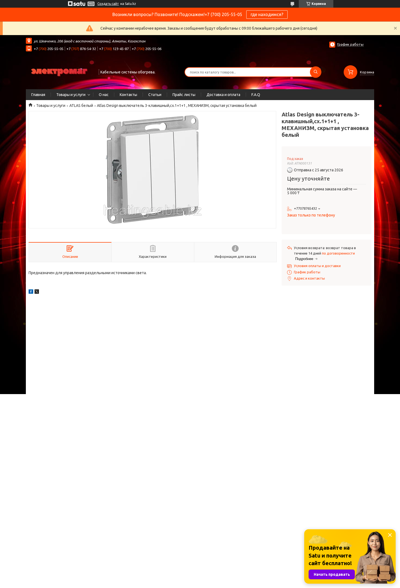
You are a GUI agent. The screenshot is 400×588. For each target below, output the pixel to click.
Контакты (128, 95)
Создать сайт (108, 3)
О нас (104, 95)
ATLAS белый (81, 105)
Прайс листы (184, 95)
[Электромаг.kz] (60, 71)
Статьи (154, 95)
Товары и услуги (70, 95)
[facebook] (31, 292)
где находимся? (267, 14)
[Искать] (315, 72)
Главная (38, 95)
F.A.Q (255, 95)
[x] (37, 292)
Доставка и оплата (223, 95)
